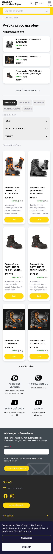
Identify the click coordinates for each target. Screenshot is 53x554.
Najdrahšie (39, 103)
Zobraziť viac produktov (26, 90)
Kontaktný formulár (16, 505)
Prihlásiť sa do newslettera (16, 468)
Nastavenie (26, 538)
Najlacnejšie (24, 103)
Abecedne (28, 109)
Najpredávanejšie (12, 109)
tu (30, 531)
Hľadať (46, 11)
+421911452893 (15, 488)
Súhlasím (26, 547)
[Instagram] (12, 495)
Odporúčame (9, 103)
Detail (14, 219)
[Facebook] (5, 495)
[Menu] (49, 3)
